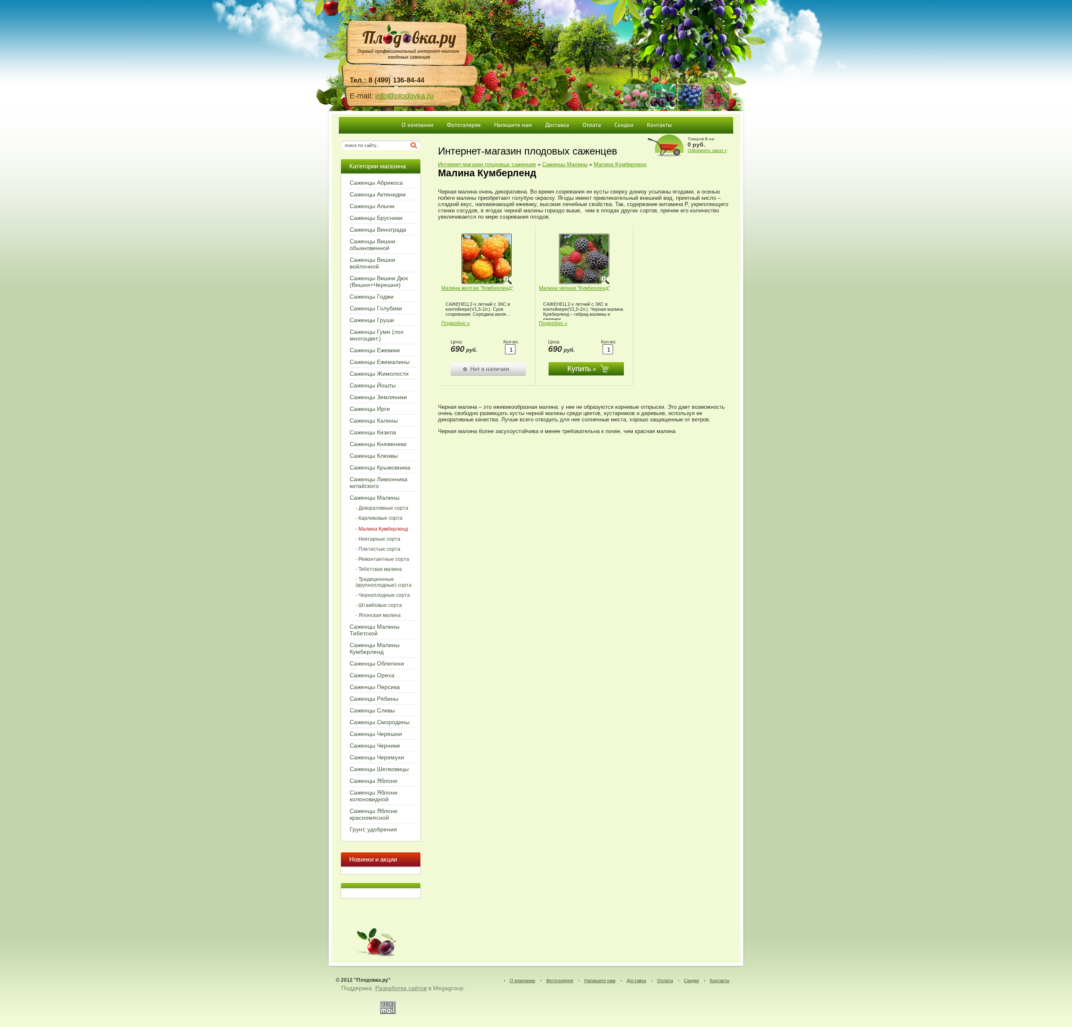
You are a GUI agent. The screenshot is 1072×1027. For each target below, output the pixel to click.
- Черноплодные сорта (383, 595)
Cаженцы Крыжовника (380, 467)
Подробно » (455, 323)
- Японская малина (378, 615)
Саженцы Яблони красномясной (373, 814)
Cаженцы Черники (375, 745)
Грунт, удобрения (373, 829)
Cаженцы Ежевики (375, 350)
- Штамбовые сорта (379, 605)
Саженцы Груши (372, 320)
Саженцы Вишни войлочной (372, 263)
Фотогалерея (559, 980)
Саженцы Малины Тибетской (374, 630)
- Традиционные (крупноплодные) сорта (384, 582)
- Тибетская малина (379, 569)
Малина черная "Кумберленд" (574, 288)
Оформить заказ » (707, 150)
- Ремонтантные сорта (382, 559)
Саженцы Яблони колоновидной (373, 796)
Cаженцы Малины (374, 497)
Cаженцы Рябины (374, 698)
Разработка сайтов (401, 988)
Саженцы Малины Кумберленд (374, 648)
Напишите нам (600, 980)
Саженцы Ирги (370, 408)
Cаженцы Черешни (376, 733)
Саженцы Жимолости (379, 373)
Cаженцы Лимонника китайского (378, 482)
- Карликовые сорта (379, 518)
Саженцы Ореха (372, 675)
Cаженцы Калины (374, 420)
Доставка (636, 980)
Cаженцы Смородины (380, 722)
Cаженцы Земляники (378, 397)
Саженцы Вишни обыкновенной (372, 244)
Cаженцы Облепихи (377, 663)
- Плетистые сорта (378, 549)
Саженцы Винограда (378, 229)
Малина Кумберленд (620, 164)
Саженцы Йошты (373, 385)
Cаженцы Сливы (372, 710)
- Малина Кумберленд (382, 529)
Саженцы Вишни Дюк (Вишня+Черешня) (379, 281)
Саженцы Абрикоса (376, 182)
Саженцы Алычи (372, 206)
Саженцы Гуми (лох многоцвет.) (377, 335)
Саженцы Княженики (378, 444)
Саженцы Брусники (376, 217)
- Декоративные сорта (382, 508)
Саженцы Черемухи (377, 757)
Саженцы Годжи (372, 296)
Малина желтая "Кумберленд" (477, 288)
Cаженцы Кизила (373, 432)
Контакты (719, 980)
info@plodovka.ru (404, 96)
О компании (522, 980)
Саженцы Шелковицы (379, 769)
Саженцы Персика (375, 687)
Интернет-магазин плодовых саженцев (487, 164)
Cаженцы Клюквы (374, 455)
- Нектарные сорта (378, 539)
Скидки (691, 980)
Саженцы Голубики (376, 308)
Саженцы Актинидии (378, 194)
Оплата (665, 980)
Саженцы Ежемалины (380, 362)
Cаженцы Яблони (373, 780)
